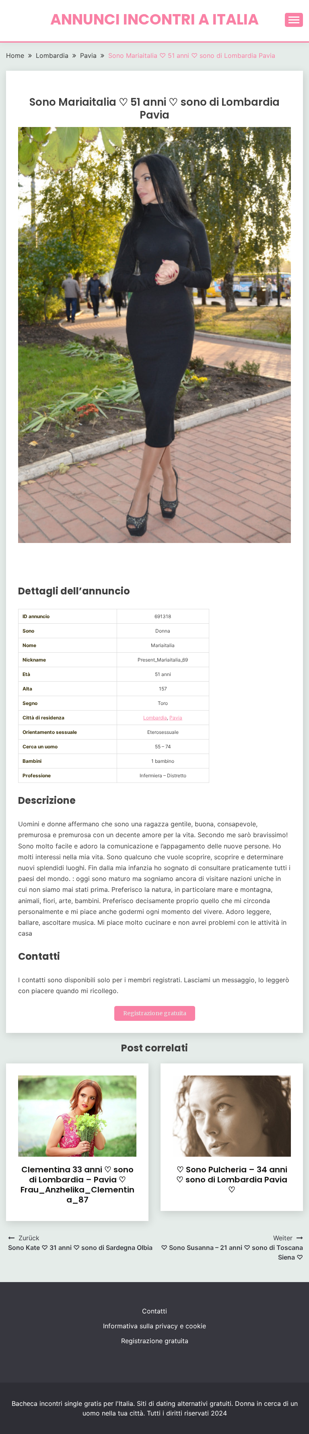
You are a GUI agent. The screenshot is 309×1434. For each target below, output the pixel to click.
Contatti (154, 1311)
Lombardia (155, 718)
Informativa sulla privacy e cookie (154, 1326)
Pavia (175, 718)
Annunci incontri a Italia (154, 19)
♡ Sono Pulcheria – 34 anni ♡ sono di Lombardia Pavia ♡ (231, 1179)
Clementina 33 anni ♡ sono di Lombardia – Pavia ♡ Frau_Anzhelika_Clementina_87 (77, 1184)
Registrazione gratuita (154, 1013)
